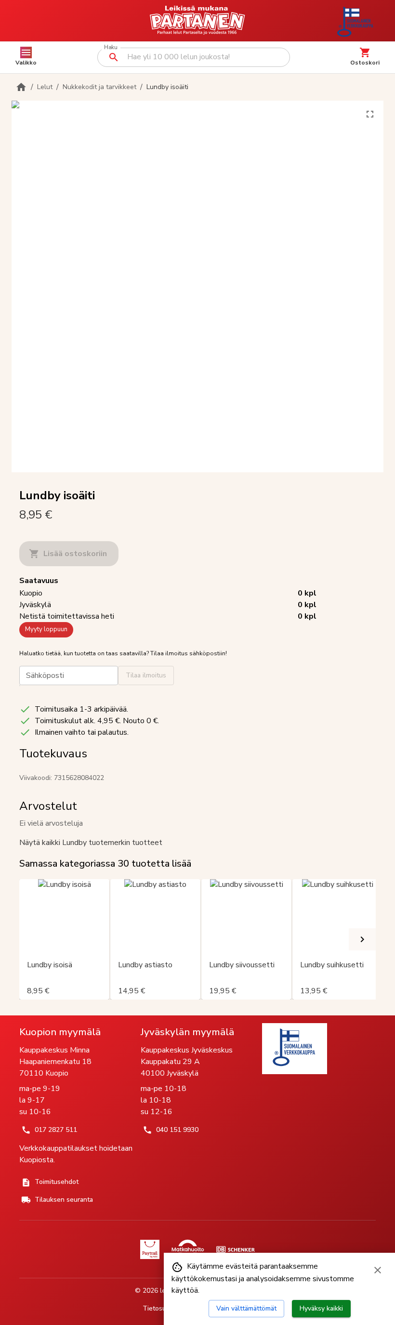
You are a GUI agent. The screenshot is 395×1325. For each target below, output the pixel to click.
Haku (110, 47)
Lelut (45, 86)
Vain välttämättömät (246, 1308)
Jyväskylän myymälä (187, 1032)
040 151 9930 (177, 1129)
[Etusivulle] (21, 87)
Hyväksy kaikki (321, 1308)
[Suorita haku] (113, 57)
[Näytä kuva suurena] (370, 114)
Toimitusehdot (57, 1181)
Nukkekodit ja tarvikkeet (99, 86)
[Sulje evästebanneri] (377, 1270)
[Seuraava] (362, 939)
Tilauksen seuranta (64, 1199)
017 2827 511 (56, 1129)
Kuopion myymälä (60, 1032)
